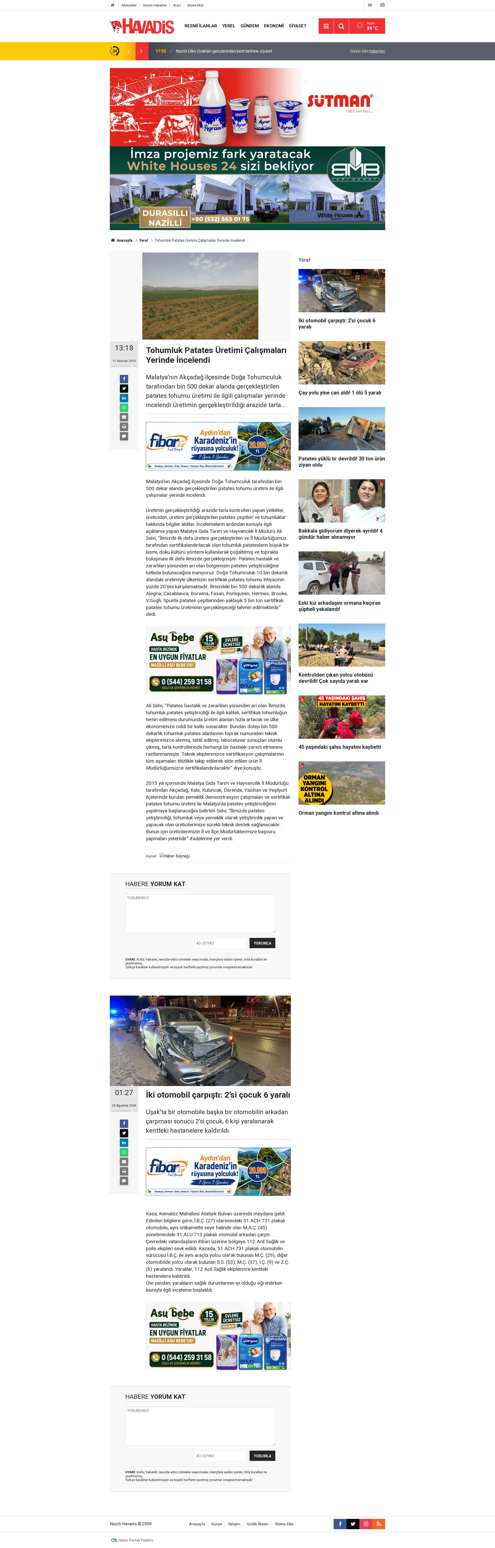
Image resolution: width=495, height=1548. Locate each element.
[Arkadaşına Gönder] (124, 417)
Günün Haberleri (155, 5)
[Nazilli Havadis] (142, 25)
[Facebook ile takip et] (340, 1524)
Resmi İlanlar (201, 25)
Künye (217, 1524)
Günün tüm (367, 51)
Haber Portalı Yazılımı (136, 1540)
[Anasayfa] (113, 5)
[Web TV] (370, 5)
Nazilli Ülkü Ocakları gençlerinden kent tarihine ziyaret (224, 51)
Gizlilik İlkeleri (258, 1524)
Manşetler (129, 5)
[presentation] (128, 51)
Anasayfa (124, 240)
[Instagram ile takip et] (365, 1524)
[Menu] (326, 26)
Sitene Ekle (195, 5)
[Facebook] (124, 379)
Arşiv (177, 5)
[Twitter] (124, 388)
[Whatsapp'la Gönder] (124, 407)
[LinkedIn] (124, 398)
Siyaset (298, 25)
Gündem (250, 25)
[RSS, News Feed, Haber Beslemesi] (378, 1524)
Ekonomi (274, 25)
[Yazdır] (124, 427)
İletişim (234, 1524)
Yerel (228, 25)
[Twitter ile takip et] (352, 1524)
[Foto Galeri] (382, 5)
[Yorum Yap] (124, 436)
